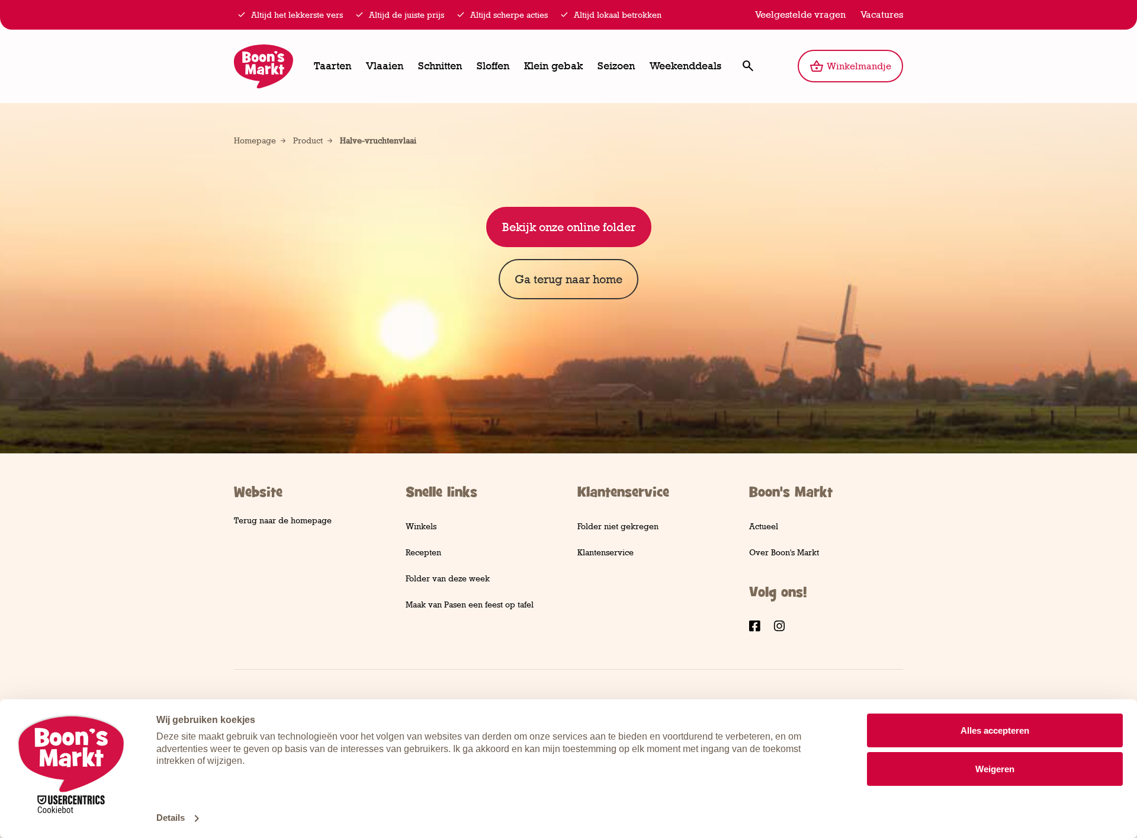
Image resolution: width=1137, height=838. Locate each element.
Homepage (255, 140)
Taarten (332, 66)
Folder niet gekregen (618, 526)
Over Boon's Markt (784, 552)
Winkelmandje (856, 62)
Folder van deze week (448, 578)
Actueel (763, 526)
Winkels (421, 526)
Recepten (423, 552)
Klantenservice (605, 552)
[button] (747, 66)
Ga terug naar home (568, 279)
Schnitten (440, 66)
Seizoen (616, 66)
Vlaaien (384, 66)
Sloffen (493, 66)
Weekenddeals (685, 66)
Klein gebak (553, 66)
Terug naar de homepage (283, 520)
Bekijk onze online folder (568, 227)
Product (308, 140)
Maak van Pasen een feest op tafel (470, 604)
